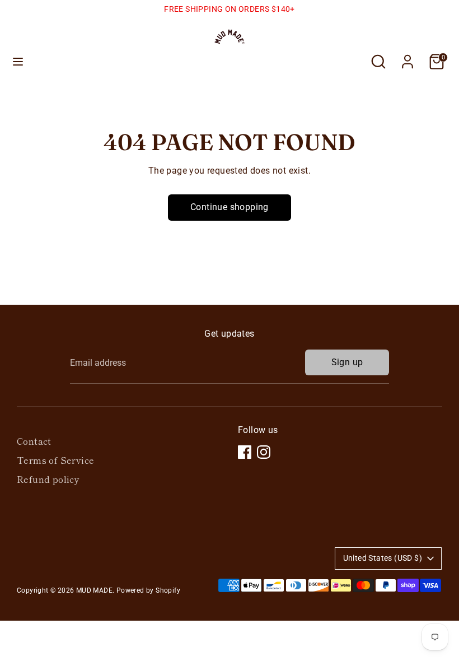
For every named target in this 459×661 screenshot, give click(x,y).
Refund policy (48, 479)
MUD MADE (94, 590)
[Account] (407, 57)
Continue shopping (229, 207)
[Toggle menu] (18, 61)
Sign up (347, 362)
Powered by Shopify (148, 590)
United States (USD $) (382, 557)
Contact (34, 441)
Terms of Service (55, 460)
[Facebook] (244, 452)
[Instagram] (263, 452)
